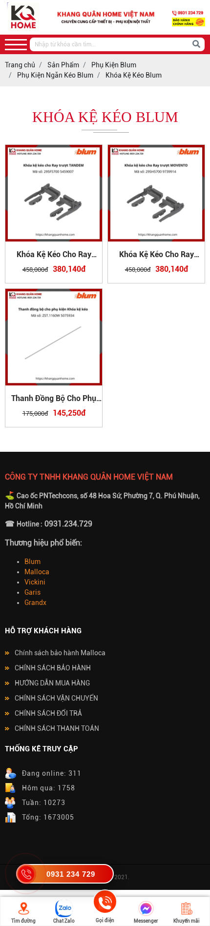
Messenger (146, 921)
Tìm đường (23, 921)
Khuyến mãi (186, 921)
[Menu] (16, 44)
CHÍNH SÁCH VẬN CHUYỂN (56, 698)
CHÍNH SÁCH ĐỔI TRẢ (48, 713)
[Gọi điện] (105, 903)
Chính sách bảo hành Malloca (60, 653)
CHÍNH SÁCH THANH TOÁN (57, 728)
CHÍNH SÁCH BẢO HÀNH (53, 668)
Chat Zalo (64, 921)
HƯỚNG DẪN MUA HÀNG (52, 683)
